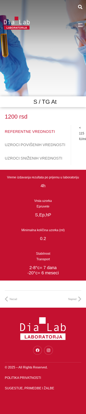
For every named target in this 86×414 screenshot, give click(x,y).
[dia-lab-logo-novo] (16, 23)
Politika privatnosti (23, 377)
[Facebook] (37, 350)
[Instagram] (48, 350)
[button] (80, 7)
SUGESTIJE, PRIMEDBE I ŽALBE (29, 388)
